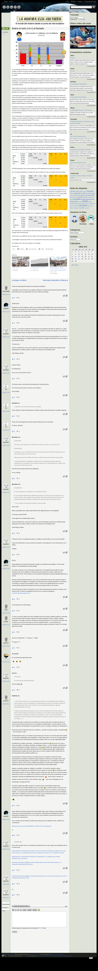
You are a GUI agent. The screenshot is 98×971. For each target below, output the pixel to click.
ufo (82, 208)
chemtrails (90, 191)
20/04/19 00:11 (6, 704)
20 (89, 256)
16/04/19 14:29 (6, 311)
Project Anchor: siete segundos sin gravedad (80, 149)
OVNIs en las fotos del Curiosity (38, 267)
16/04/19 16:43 (6, 445)
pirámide (79, 203)
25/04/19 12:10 (6, 819)
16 (75, 256)
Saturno (71, 205)
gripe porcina (75, 197)
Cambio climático (79, 191)
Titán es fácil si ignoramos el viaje (78, 136)
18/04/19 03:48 (6, 613)
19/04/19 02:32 (6, 646)
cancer (85, 191)
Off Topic (73, 1)
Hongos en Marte (20, 280)
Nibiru (76, 201)
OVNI (85, 201)
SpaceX (77, 205)
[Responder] (64, 296)
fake (80, 195)
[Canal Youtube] (11, 8)
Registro (6, 1)
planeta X (87, 203)
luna (74, 199)
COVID (83, 193)
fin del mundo (90, 195)
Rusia (94, 203)
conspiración (77, 193)
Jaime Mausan (91, 197)
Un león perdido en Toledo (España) (78, 84)
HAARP (80, 197)
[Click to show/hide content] (40, 907)
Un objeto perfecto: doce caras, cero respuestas (81, 110)
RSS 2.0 (40, 928)
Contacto (79, 1)
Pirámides (83, 203)
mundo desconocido (87, 199)
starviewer (83, 206)
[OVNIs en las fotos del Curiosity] (39, 262)
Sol (74, 205)
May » (76, 265)
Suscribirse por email (90, 1)
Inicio (67, 1)
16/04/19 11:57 (6, 294)
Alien (74, 191)
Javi (6, 658)
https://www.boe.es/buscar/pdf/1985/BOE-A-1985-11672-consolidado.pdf (31, 826)
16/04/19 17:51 (6, 492)
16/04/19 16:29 (6, 430)
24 (79, 259)
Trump (79, 208)
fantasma (83, 195)
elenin (71, 195)
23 (75, 259)
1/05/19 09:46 (6, 884)
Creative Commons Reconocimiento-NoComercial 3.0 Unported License (54, 955)
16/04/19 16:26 (6, 392)
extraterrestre (76, 195)
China (71, 193)
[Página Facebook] (4, 8)
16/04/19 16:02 (6, 373)
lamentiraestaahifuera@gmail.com (21, 593)
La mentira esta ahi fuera (8, 954)
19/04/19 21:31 (6, 661)
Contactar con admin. (34, 954)
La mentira (25, 955)
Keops (71, 199)
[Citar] (66, 296)
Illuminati (84, 197)
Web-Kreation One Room (57, 954)
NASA (72, 201)
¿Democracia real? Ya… (17, 267)
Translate (82, 19)
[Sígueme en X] (8, 8)
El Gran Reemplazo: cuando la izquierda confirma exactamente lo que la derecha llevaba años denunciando (58, 269)
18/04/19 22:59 (6, 624)
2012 (71, 191)
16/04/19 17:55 (6, 547)
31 (4, 34)
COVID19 (88, 193)
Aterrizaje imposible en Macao (54, 280)
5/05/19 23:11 (6, 897)
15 (72, 256)
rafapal (90, 203)
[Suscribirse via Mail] (15, 8)
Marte (78, 199)
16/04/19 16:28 (6, 411)
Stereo (89, 205)
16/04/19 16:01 (6, 337)
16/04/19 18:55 (6, 568)
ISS (87, 197)
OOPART (80, 201)
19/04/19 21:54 (6, 681)
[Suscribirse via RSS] (19, 8)
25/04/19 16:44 (6, 849)
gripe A (71, 197)
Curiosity (92, 193)
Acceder (11, 1)
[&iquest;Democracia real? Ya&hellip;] (20, 262)
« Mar (72, 265)
